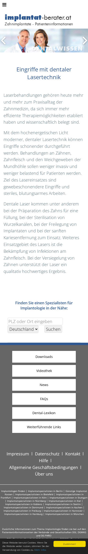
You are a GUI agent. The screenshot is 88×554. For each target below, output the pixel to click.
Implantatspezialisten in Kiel (65, 500)
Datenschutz (47, 454)
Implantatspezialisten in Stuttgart (69, 497)
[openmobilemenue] (4, 4)
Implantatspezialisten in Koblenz (23, 504)
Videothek (44, 370)
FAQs (44, 399)
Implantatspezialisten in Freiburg (22, 510)
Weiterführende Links (44, 427)
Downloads (44, 356)
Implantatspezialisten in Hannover (63, 510)
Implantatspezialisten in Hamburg (23, 514)
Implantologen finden (13, 491)
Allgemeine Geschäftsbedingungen (43, 467)
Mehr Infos (40, 549)
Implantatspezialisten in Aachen (64, 507)
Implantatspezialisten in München (64, 514)
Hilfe (43, 460)
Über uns (44, 474)
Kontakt (72, 454)
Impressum (18, 454)
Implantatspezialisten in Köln (30, 497)
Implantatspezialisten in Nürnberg (26, 500)
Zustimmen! (69, 544)
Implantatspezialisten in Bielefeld (34, 494)
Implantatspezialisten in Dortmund (23, 507)
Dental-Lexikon (44, 413)
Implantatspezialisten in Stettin (63, 504)
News (44, 385)
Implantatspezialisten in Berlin (45, 491)
